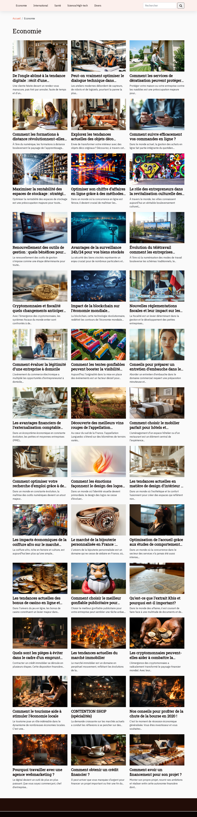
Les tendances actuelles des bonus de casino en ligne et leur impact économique (36, 603)
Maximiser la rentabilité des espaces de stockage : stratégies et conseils (40, 193)
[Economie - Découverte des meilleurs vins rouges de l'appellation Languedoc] (98, 402)
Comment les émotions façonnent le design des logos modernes (97, 486)
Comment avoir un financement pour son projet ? (156, 772)
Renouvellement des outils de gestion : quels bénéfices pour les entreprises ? (38, 252)
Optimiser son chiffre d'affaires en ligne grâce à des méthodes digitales (98, 193)
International (40, 5)
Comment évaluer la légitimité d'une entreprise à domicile (39, 366)
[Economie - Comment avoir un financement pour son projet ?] (157, 749)
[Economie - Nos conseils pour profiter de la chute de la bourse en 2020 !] (157, 691)
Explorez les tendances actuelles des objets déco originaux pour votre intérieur (97, 139)
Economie (21, 5)
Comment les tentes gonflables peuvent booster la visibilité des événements (98, 369)
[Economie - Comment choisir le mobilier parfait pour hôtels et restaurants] (157, 402)
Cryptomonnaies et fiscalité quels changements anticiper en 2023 (38, 310)
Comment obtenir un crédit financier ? (94, 772)
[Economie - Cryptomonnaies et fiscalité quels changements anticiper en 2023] (40, 285)
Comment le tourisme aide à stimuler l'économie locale (37, 713)
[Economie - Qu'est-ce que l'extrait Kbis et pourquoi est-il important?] (157, 578)
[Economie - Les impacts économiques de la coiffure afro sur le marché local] (40, 519)
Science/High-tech (77, 5)
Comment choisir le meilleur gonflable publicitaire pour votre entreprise (96, 603)
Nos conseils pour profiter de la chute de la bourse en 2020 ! (156, 713)
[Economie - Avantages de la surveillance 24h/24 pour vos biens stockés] (98, 227)
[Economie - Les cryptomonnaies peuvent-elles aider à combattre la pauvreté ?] (157, 632)
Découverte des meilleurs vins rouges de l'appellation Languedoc (97, 427)
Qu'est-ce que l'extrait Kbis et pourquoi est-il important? (155, 600)
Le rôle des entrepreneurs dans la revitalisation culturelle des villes (156, 193)
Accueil (17, 18)
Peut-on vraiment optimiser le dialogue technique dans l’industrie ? (97, 80)
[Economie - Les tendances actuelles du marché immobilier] (98, 632)
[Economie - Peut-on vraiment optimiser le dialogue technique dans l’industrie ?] (98, 55)
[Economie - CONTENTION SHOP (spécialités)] (98, 691)
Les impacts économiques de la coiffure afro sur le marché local (39, 544)
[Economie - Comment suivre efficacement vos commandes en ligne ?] (157, 114)
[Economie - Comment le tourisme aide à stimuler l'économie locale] (40, 691)
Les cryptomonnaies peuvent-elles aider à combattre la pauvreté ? (156, 657)
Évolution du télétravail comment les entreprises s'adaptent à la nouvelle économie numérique (151, 254)
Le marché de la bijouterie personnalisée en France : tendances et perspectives (93, 544)
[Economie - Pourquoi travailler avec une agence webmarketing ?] (40, 749)
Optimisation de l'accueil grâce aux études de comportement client (156, 544)
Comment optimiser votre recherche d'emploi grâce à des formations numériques (39, 486)
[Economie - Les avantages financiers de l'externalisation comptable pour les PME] (40, 402)
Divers (97, 5)
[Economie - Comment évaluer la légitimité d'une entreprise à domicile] (40, 344)
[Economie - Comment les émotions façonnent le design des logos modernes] (98, 461)
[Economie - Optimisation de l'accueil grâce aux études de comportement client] (157, 519)
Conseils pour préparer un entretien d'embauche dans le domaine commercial (155, 369)
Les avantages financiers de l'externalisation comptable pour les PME (37, 427)
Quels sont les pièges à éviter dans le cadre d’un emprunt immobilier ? (38, 657)
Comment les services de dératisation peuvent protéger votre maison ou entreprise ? (155, 80)
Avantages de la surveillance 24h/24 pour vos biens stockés (97, 249)
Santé (57, 5)
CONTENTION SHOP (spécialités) (88, 713)
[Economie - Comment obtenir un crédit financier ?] (98, 749)
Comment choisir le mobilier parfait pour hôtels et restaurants (154, 427)
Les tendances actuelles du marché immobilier (94, 655)
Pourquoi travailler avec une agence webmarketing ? (37, 772)
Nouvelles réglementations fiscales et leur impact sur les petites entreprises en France (155, 310)
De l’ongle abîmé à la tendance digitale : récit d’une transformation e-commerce (39, 80)
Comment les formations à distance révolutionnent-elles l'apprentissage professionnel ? (40, 139)
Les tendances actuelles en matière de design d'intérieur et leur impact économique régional (157, 488)
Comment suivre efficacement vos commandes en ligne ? (156, 136)
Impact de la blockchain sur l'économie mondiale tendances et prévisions (95, 310)
